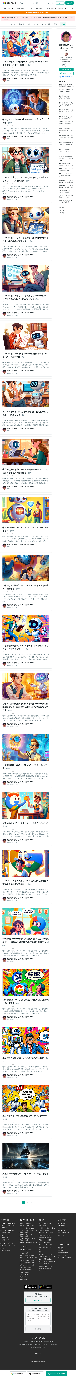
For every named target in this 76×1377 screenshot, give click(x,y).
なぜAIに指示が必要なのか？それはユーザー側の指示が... (66, 158)
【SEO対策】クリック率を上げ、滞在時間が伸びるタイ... (66, 104)
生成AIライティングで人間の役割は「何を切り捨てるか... (66, 123)
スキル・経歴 (46, 24)
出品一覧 (21, 24)
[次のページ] (31, 1202)
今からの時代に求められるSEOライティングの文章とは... (66, 137)
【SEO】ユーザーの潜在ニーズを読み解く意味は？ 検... (66, 175)
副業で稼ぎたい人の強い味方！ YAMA (66, 48)
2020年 (61, 210)
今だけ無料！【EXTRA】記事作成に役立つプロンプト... (66, 91)
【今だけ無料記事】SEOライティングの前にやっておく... (66, 151)
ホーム (13, 24)
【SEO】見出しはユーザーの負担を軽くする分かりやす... (66, 98)
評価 (55, 24)
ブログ (63, 24)
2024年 (61, 213)
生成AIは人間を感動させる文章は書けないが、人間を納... (66, 130)
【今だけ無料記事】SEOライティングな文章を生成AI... (66, 144)
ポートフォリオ (33, 24)
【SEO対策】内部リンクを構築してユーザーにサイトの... (66, 111)
